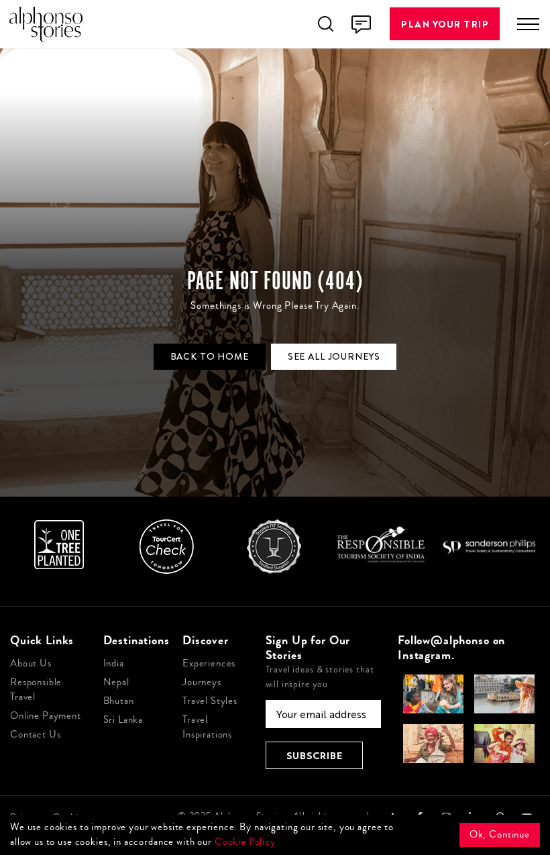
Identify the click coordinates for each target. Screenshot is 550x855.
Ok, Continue (500, 834)
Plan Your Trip (444, 24)
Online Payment (45, 716)
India (113, 663)
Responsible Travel (36, 689)
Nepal (116, 682)
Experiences (208, 663)
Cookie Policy (245, 842)
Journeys (201, 682)
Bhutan (118, 701)
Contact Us (35, 734)
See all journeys (334, 356)
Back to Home (209, 356)
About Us (31, 663)
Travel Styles (209, 701)
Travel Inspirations (207, 727)
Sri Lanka (123, 720)
